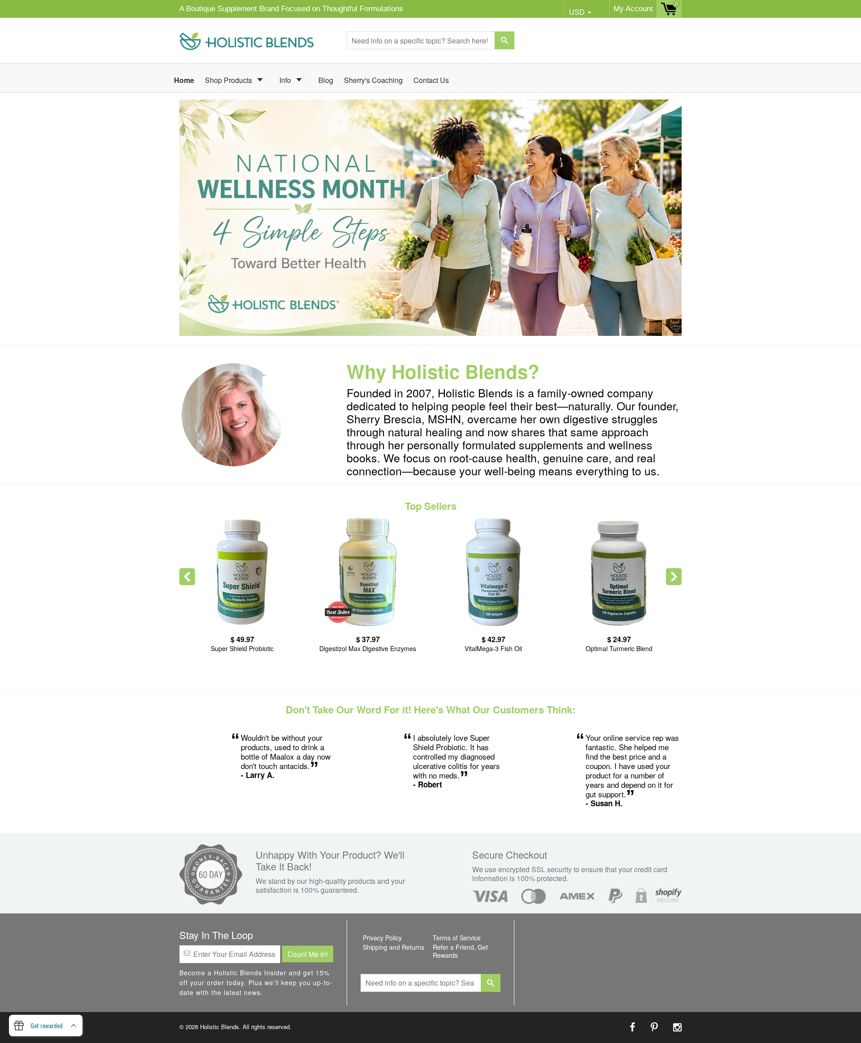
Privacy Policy (382, 937)
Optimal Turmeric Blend (619, 648)
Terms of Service (457, 937)
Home (184, 80)
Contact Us (431, 80)
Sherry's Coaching (373, 80)
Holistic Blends (219, 1026)
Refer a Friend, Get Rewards (460, 951)
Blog (325, 80)
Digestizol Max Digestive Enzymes (367, 648)
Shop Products (229, 80)
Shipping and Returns (393, 947)
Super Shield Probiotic (242, 648)
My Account (633, 8)
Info (286, 80)
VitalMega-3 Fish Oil (493, 648)
